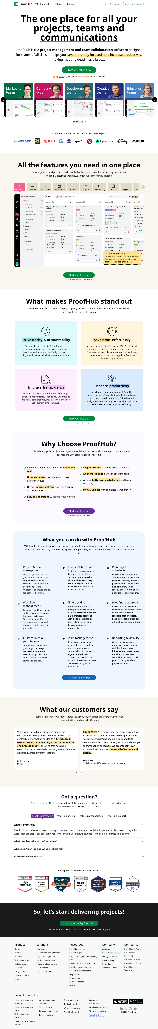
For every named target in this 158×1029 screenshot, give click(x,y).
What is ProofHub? (24, 824)
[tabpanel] (79, 230)
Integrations (19, 971)
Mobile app (74, 985)
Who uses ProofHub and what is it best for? (38, 848)
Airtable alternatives (73, 1012)
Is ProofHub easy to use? (28, 856)
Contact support (76, 981)
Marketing (41, 949)
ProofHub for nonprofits (80, 970)
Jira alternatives (46, 1015)
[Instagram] (130, 1008)
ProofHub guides (76, 952)
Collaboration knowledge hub (82, 963)
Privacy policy (108, 960)
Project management (45, 956)
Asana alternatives (72, 1000)
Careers (110, 952)
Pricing (70, 4)
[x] (126, 1008)
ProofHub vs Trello (132, 963)
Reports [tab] (126, 189)
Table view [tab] (32, 189)
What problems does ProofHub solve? (35, 841)
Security (18, 967)
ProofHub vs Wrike (132, 959)
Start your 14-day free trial (79, 923)
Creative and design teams (48, 952)
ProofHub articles (77, 949)
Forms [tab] (113, 189)
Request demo (75, 978)
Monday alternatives (98, 1007)
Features (18, 956)
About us (106, 949)
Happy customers (110, 956)
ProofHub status (21, 975)
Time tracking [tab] (99, 189)
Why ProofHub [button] (42, 4)
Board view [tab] (19, 189)
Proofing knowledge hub (80, 967)
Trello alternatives (72, 1004)
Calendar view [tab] (59, 189)
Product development (46, 960)
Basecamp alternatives (49, 1011)
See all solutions (79, 121)
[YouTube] (135, 1008)
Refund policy (108, 964)
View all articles (95, 1015)
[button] (5, 100)
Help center (74, 974)
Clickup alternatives (97, 1011)
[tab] (42, 816)
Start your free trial (133, 4)
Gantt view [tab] (45, 189)
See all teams (42, 967)
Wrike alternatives (72, 1008)
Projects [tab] (86, 189)
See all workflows (44, 971)
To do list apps (45, 1007)
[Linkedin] (121, 1008)
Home (17, 949)
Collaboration (20, 964)
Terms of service (109, 967)
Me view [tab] (73, 189)
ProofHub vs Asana (132, 949)
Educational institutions (46, 964)
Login (105, 4)
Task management (22, 960)
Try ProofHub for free (79, 677)
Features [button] (58, 4)
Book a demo (115, 4)
